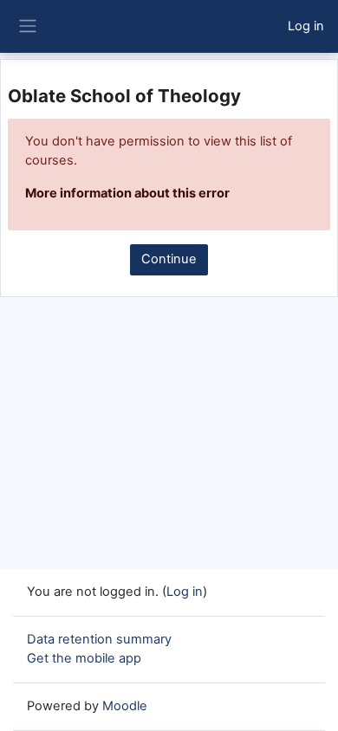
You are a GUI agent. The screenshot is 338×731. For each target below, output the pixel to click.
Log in (306, 26)
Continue (169, 259)
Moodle (124, 706)
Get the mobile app (84, 658)
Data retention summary (99, 639)
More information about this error (127, 193)
